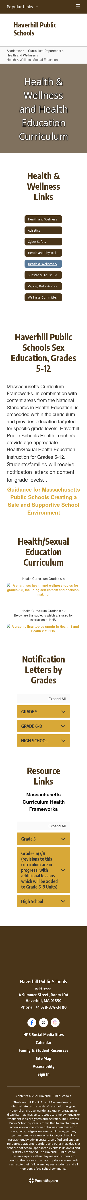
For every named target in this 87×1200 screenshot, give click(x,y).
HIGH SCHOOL (34, 740)
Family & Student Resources (43, 1050)
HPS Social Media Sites (43, 1034)
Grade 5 (28, 838)
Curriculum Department (44, 50)
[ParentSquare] (43, 1180)
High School (32, 901)
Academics (14, 50)
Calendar (44, 1042)
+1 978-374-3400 (51, 1007)
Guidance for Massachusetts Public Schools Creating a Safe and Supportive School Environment (43, 501)
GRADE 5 (29, 711)
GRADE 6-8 (31, 726)
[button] (22, 6)
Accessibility (43, 1066)
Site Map (43, 1058)
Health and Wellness (21, 55)
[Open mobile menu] (78, 6)
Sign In (43, 1074)
